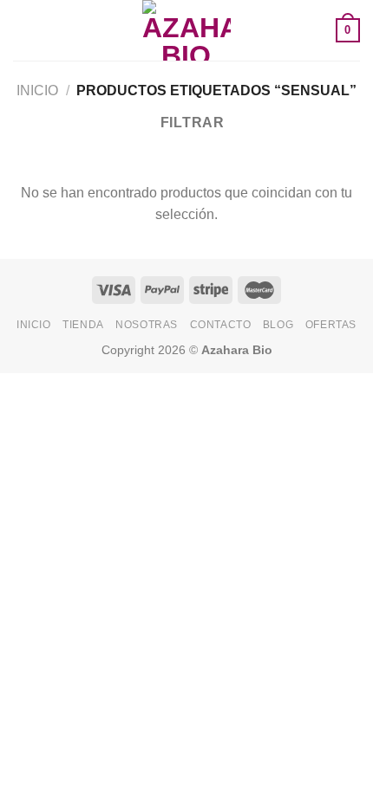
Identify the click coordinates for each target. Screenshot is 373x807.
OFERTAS (331, 325)
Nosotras (146, 325)
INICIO (33, 325)
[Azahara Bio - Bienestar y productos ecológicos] (186, 30)
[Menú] (23, 30)
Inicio (37, 90)
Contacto (221, 325)
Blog (278, 325)
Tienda (83, 325)
